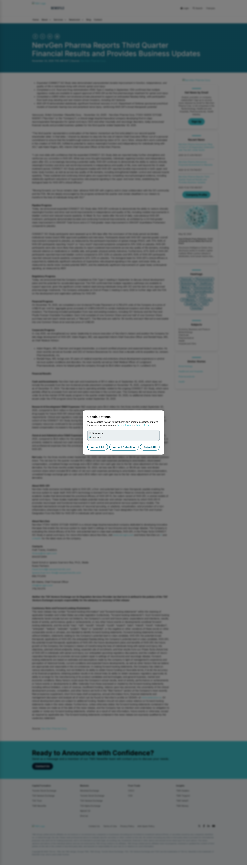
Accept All (97, 447)
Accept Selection (124, 447)
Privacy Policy (124, 425)
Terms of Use (143, 425)
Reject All (150, 447)
